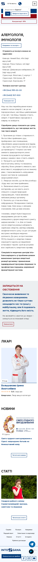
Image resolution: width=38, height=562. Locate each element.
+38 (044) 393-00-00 (12, 90)
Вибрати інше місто (20, 14)
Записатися (8, 324)
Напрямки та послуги (11, 45)
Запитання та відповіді (26, 533)
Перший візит (8, 533)
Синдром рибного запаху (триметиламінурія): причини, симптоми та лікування (14, 504)
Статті (18, 537)
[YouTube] (34, 558)
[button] (13, 4)
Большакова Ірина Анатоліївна (12, 387)
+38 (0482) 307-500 (11, 95)
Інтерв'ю (28, 537)
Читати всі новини (19, 455)
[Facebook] (24, 558)
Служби (8, 530)
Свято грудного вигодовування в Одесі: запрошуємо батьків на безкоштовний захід (16, 441)
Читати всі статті (19, 518)
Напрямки (28, 530)
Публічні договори (19, 540)
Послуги (18, 530)
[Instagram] (29, 558)
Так (7, 14)
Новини (9, 537)
